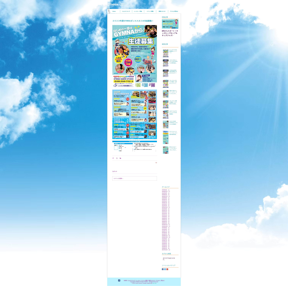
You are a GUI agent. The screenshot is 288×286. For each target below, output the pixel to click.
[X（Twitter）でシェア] (116, 158)
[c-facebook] (119, 280)
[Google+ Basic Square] (167, 269)
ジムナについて (131, 280)
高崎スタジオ (151, 280)
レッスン (138, 280)
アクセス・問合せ (160, 280)
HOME (125, 280)
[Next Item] (176, 24)
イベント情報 (144, 280)
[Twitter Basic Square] (165, 269)
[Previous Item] (164, 24)
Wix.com (154, 283)
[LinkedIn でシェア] (120, 158)
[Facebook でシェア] (113, 158)
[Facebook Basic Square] (163, 269)
